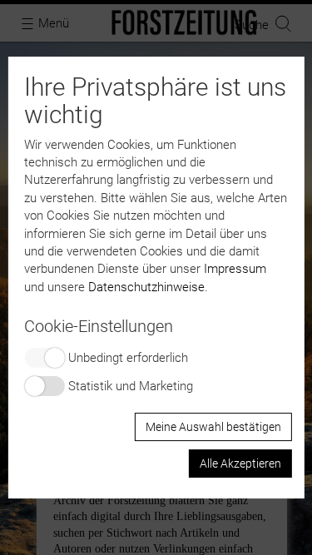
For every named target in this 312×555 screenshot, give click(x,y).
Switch (44, 358)
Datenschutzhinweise (146, 287)
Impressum (235, 269)
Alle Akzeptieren (240, 463)
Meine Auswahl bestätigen (213, 427)
